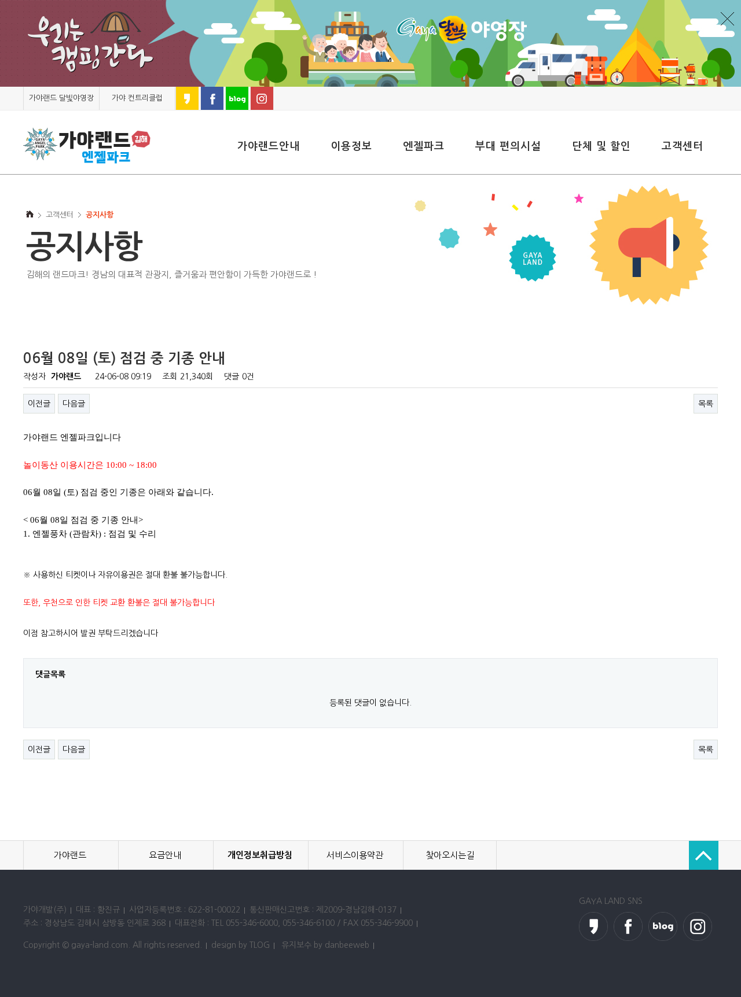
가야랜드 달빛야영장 (61, 98)
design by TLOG (240, 945)
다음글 (74, 404)
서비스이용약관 (355, 855)
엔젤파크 (424, 146)
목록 (705, 404)
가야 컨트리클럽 (137, 98)
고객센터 (682, 146)
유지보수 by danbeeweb (325, 945)
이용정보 (351, 146)
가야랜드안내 (268, 146)
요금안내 (165, 855)
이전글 (39, 404)
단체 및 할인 (601, 146)
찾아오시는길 (449, 855)
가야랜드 (70, 855)
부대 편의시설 (508, 146)
